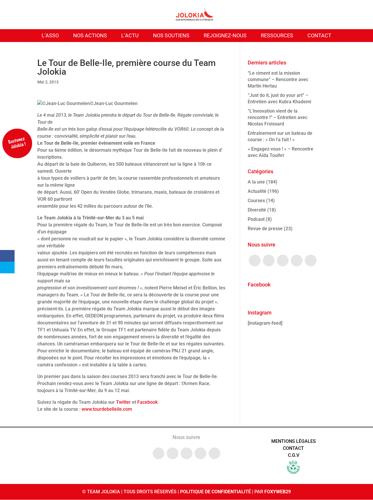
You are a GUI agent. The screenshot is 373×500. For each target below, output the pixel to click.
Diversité (257, 210)
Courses (256, 200)
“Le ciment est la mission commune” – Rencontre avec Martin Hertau (278, 79)
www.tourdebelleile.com (106, 409)
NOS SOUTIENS (171, 35)
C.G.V (293, 455)
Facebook (147, 402)
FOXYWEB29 (277, 491)
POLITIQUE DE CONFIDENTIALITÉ (215, 491)
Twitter (123, 402)
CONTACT (319, 35)
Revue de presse (265, 228)
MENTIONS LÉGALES (293, 441)
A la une (256, 182)
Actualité (257, 191)
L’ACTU (130, 35)
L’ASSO (50, 35)
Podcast (256, 219)
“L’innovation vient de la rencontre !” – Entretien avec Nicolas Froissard (277, 117)
